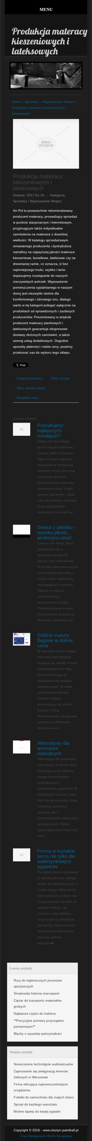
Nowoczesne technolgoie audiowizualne (43, 1064)
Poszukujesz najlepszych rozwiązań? (50, 430)
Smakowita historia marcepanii (36, 993)
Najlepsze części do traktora (35, 1013)
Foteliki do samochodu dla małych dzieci (44, 1097)
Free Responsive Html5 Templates (46, 1136)
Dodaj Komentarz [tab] (30, 378)
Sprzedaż (32, 102)
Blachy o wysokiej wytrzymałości (38, 1033)
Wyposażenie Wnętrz (58, 102)
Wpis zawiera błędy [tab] (31, 388)
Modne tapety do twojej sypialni (37, 1111)
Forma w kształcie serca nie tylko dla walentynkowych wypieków (56, 858)
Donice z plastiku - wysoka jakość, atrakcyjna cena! (56, 532)
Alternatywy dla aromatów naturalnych (53, 748)
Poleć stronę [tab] (60, 378)
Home (16, 102)
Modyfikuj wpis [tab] (27, 398)
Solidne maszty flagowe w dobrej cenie (54, 640)
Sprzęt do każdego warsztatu (35, 1104)
